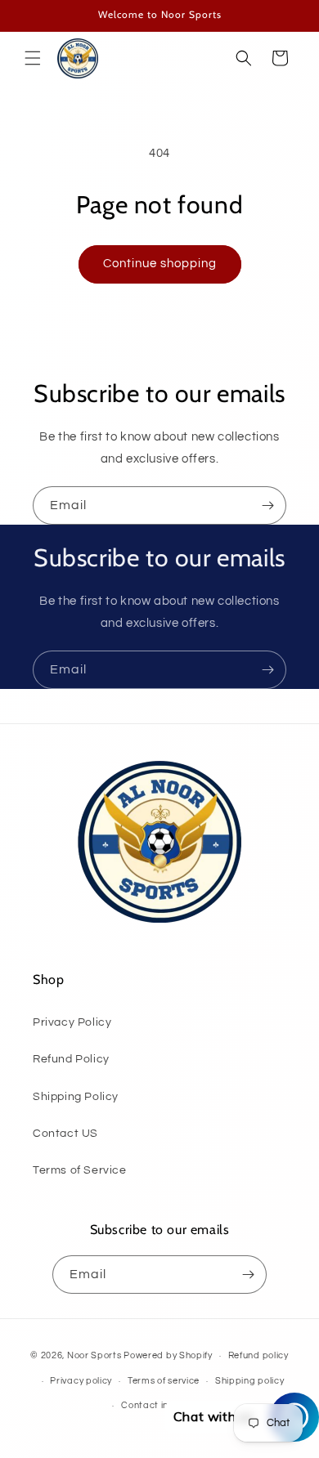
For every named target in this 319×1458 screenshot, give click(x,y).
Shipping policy (250, 1380)
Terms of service (164, 1380)
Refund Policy (71, 1059)
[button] (33, 58)
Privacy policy (81, 1380)
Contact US (65, 1133)
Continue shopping (160, 263)
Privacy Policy (72, 1022)
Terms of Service (80, 1170)
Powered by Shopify (168, 1355)
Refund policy (258, 1355)
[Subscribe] (267, 505)
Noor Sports (94, 1355)
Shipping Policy (76, 1096)
